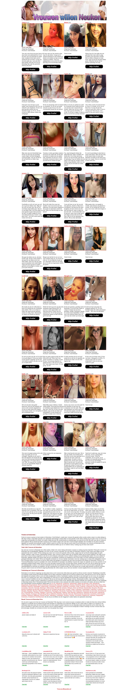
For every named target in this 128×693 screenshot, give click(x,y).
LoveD (23, 276)
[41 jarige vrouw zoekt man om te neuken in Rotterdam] (74, 146)
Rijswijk (65, 594)
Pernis (23, 594)
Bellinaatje (67, 478)
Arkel (90, 583)
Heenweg (36, 588)
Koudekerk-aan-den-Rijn (33, 589)
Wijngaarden (99, 595)
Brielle (83, 585)
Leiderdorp (78, 589)
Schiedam (24, 595)
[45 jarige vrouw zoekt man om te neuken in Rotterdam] (32, 146)
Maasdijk (29, 591)
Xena (44, 276)
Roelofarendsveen (78, 594)
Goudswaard (89, 586)
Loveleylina (46, 74)
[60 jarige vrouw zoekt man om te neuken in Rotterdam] (95, 502)
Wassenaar (92, 595)
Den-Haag (96, 586)
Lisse (104, 589)
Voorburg (66, 595)
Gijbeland (58, 586)
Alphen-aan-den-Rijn (83, 583)
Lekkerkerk (93, 589)
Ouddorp (64, 592)
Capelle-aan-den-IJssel (92, 585)
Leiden (73, 589)
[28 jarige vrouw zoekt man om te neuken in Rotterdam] (32, 250)
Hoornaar (100, 588)
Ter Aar (53, 583)
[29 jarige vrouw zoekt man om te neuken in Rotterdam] (32, 398)
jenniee (45, 226)
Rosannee (88, 374)
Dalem (100, 585)
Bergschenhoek (33, 585)
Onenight (67, 374)
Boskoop (72, 585)
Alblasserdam (73, 583)
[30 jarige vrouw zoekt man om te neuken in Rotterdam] (74, 349)
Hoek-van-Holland (78, 588)
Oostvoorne (49, 592)
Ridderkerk (54, 594)
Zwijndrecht (31, 597)
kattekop (24, 325)
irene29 (45, 478)
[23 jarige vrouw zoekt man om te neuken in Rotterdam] (95, 97)
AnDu (44, 122)
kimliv (23, 374)
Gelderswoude (44, 586)
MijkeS (45, 325)
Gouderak (82, 586)
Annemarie (46, 22)
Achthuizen (66, 583)
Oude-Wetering (71, 592)
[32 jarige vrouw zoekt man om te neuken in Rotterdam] (53, 349)
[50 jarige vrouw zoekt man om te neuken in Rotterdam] (95, 46)
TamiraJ (24, 22)
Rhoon (48, 594)
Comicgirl (88, 325)
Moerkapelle (55, 591)
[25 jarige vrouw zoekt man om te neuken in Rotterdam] (95, 197)
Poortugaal (34, 594)
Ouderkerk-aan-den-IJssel (90, 592)
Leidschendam (86, 589)
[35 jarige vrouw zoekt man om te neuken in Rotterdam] (53, 502)
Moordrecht (62, 591)
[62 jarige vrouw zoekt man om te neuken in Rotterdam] (53, 398)
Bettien (87, 74)
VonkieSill (88, 122)
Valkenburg (53, 595)
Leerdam (67, 589)
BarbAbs (45, 374)
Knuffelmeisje (68, 422)
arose (44, 422)
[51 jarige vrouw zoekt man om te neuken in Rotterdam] (32, 446)
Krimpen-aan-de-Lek (45, 589)
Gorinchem (72, 586)
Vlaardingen (59, 595)
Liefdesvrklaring (69, 226)
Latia (65, 122)
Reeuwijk (70, 594)
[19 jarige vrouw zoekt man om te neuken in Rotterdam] (95, 146)
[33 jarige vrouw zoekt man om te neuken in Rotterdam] (32, 97)
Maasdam (23, 591)
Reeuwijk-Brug (42, 594)
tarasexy (24, 173)
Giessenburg (52, 586)
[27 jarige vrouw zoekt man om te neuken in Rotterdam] (32, 46)
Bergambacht (24, 585)
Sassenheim (93, 594)
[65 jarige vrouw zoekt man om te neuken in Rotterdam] (53, 299)
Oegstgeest (42, 592)
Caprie (66, 74)
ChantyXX (88, 478)
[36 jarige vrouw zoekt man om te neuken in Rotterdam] (53, 46)
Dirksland (24, 586)
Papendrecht (101, 592)
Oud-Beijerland (57, 592)
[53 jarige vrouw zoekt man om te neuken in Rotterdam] (74, 46)
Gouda (77, 586)
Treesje (66, 173)
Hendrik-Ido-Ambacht (61, 588)
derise (87, 22)
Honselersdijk (87, 588)
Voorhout (71, 595)
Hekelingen (43, 588)
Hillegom (69, 588)
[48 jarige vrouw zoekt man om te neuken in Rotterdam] (74, 97)
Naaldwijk (69, 591)
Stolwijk (42, 595)
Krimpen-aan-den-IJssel (58, 589)
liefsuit (66, 22)
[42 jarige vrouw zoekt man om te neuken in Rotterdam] (95, 250)
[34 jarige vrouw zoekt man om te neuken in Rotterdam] (74, 197)
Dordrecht (30, 586)
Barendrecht (96, 583)
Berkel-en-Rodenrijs (43, 585)
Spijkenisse (36, 595)
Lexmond (99, 589)
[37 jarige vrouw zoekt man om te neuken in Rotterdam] (74, 250)
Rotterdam (87, 594)
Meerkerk (41, 591)
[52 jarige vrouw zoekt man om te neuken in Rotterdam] (95, 349)
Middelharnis (47, 591)
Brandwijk (78, 585)
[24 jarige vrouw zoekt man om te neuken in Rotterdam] (95, 398)
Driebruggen (36, 586)
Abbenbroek (59, 583)
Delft (104, 585)
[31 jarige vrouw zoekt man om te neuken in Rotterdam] (53, 97)
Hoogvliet (94, 588)
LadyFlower (88, 422)
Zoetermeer (24, 597)
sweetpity (24, 422)
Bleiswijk (59, 585)
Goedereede (65, 586)
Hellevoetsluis (50, 588)
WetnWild (88, 173)
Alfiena (24, 226)
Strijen (47, 595)
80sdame (87, 226)
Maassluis (35, 591)
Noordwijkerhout (28, 592)
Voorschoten (78, 595)
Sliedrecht (30, 595)
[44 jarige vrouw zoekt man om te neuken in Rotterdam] (53, 250)
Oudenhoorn (79, 592)
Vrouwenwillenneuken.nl (64, 689)
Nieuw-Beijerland (77, 591)
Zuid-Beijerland (39, 597)
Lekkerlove (25, 478)
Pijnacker (27, 594)
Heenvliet (31, 588)
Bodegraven (66, 585)
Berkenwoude (53, 585)
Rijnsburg (59, 594)
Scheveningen (101, 594)
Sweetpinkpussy (89, 276)
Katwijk (23, 589)
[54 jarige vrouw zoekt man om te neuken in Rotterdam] (53, 197)
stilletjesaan (25, 122)
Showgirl (66, 276)
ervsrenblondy (26, 74)
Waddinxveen (85, 595)
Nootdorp (36, 592)
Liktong (66, 325)
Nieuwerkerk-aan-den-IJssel (90, 591)
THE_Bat (45, 173)
